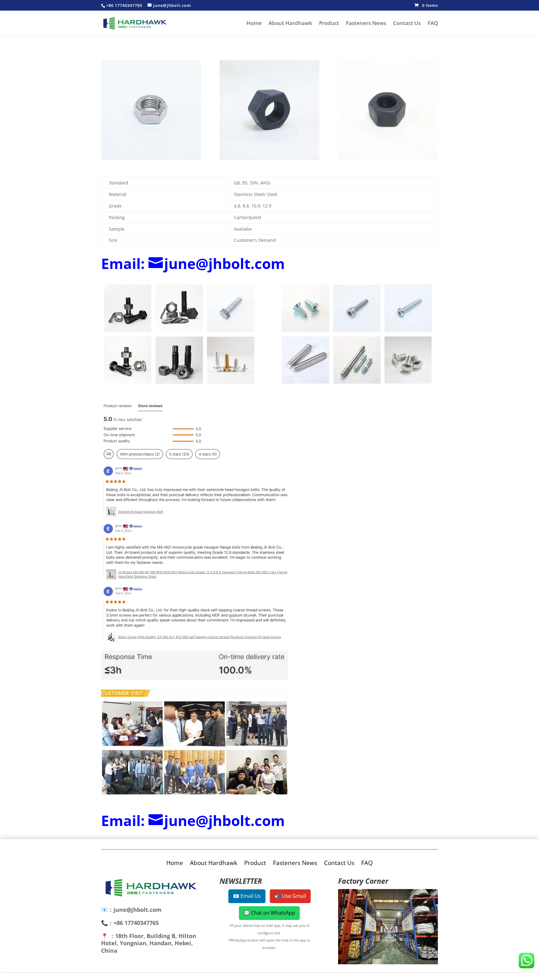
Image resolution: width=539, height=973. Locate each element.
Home (254, 24)
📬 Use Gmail (290, 895)
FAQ (433, 24)
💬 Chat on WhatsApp (269, 912)
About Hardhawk (290, 24)
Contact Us (407, 24)
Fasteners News (366, 24)
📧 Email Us (247, 895)
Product (329, 24)
